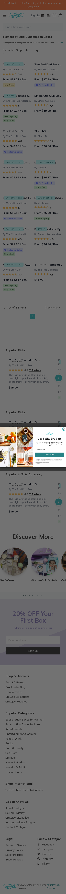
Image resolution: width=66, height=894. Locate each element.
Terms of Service (39, 462)
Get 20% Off (49, 455)
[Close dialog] (63, 429)
